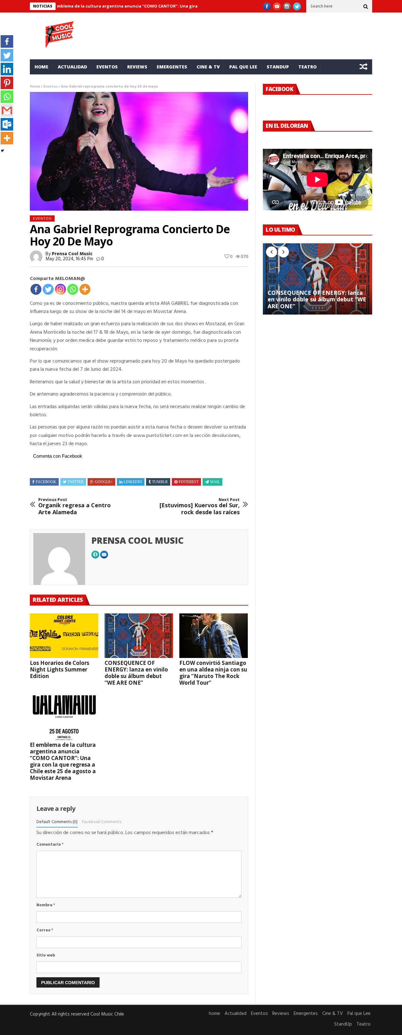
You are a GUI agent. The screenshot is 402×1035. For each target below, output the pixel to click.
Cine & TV (208, 67)
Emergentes (172, 67)
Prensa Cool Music (72, 254)
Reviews (137, 67)
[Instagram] (60, 289)
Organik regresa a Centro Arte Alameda (74, 506)
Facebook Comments (101, 822)
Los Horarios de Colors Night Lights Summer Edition (59, 669)
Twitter (76, 482)
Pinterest (188, 482)
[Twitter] (48, 289)
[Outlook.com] (7, 124)
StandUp (278, 67)
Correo (44, 930)
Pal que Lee (243, 67)
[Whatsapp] (72, 289)
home (41, 67)
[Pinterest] (7, 83)
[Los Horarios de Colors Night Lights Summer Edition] (64, 635)
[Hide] (2, 150)
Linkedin (133, 482)
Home (35, 87)
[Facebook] (35, 289)
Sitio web (45, 955)
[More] (84, 289)
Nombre (45, 905)
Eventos (107, 67)
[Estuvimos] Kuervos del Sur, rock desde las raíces (200, 506)
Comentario (49, 844)
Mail (215, 482)
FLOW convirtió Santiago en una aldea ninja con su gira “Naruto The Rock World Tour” (213, 672)
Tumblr (160, 482)
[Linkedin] (7, 69)
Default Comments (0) (57, 822)
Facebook (46, 482)
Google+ (104, 482)
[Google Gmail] (7, 110)
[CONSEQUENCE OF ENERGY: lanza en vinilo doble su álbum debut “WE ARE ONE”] (139, 635)
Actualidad (72, 67)
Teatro (307, 67)
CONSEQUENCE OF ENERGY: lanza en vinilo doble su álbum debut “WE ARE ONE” (136, 672)
